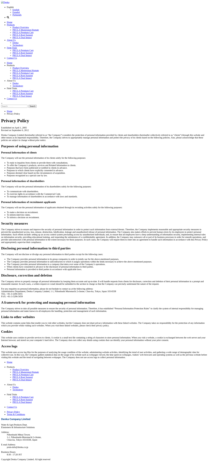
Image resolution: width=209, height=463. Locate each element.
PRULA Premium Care (23, 32)
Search (32, 106)
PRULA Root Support (23, 35)
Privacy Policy (13, 412)
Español (16, 12)
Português (17, 15)
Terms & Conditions (16, 414)
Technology (18, 45)
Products (11, 25)
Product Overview (21, 27)
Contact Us (12, 58)
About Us (11, 40)
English (16, 10)
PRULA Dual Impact (22, 37)
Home (9, 22)
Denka (15, 42)
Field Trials (12, 48)
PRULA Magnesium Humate (26, 30)
